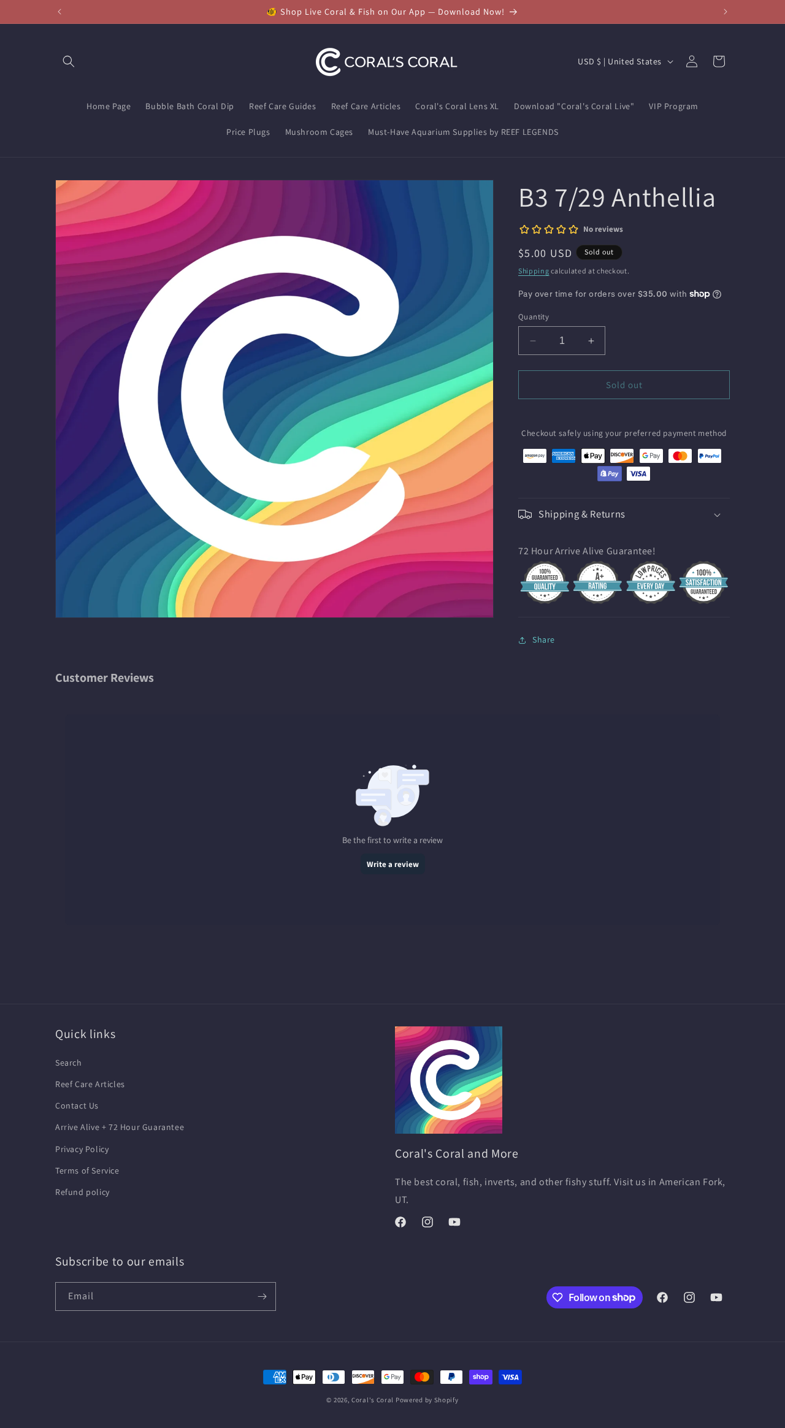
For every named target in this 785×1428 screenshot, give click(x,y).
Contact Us (77, 1105)
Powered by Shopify (427, 1400)
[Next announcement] (725, 11)
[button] (68, 61)
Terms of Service (87, 1170)
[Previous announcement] (59, 11)
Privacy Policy (82, 1149)
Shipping (534, 270)
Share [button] (543, 639)
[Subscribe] (261, 1296)
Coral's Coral (372, 1400)
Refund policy (82, 1191)
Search (68, 1062)
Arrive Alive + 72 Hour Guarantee (119, 1126)
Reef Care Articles (90, 1084)
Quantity (533, 316)
